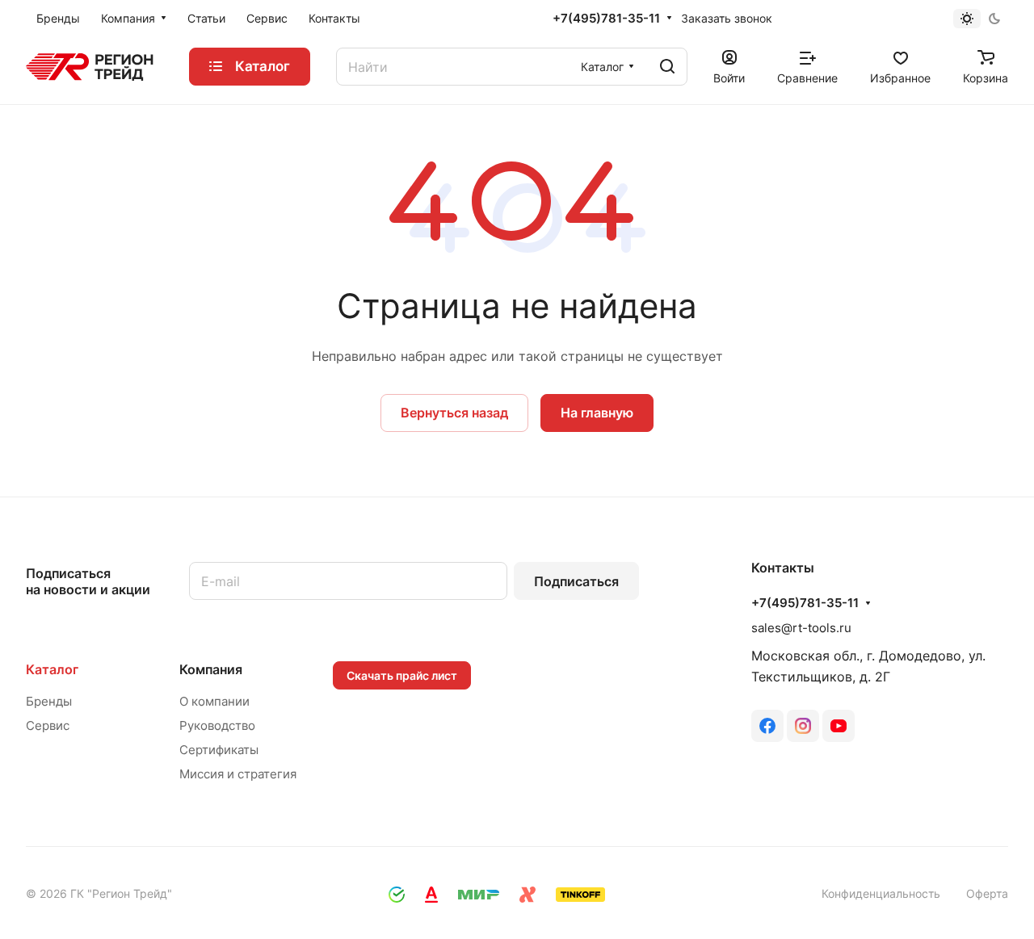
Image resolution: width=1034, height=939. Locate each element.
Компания (210, 669)
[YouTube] (838, 726)
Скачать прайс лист (402, 675)
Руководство (217, 725)
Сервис (47, 725)
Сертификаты (218, 749)
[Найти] (667, 67)
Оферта (987, 893)
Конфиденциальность (881, 893)
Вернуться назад (454, 413)
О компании (214, 701)
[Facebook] (767, 726)
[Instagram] (803, 726)
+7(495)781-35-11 (606, 18)
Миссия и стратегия (237, 774)
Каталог (52, 669)
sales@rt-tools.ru (801, 627)
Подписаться (576, 581)
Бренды (49, 701)
